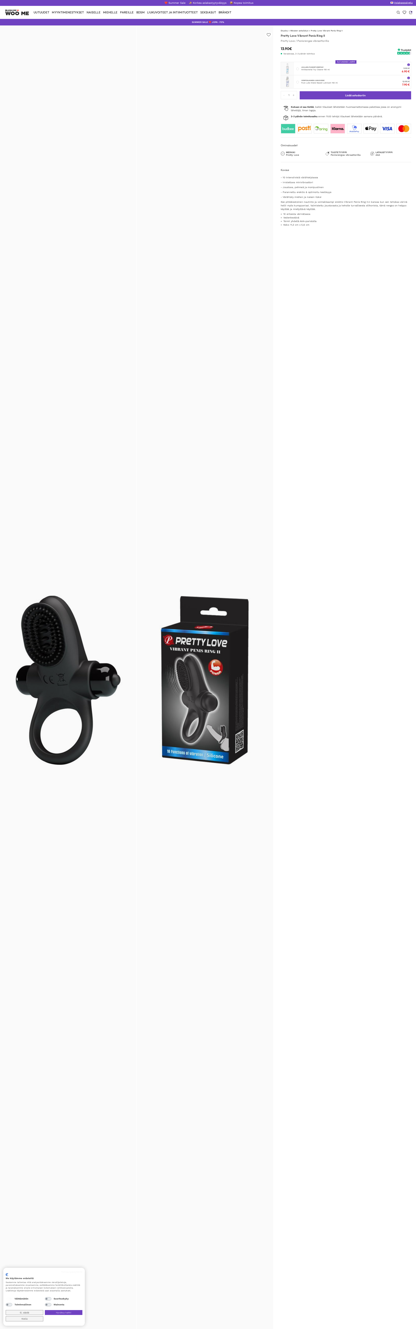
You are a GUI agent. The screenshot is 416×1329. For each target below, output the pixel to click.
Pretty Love (288, 40)
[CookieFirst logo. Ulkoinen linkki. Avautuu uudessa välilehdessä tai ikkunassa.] (7, 1274)
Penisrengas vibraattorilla (313, 40)
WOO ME (17, 13)
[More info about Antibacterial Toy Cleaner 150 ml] (408, 64)
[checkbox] (9, 1298)
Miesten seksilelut (299, 31)
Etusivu (284, 31)
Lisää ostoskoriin (355, 95)
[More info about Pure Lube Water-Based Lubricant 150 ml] (408, 77)
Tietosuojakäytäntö (71, 1272)
